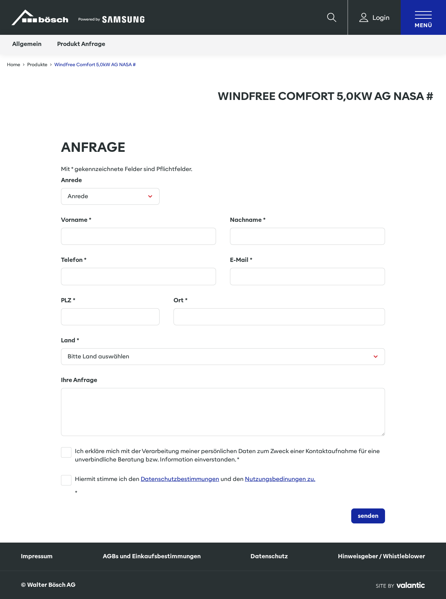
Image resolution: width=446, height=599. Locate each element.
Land (70, 340)
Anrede (71, 180)
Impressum (37, 556)
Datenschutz (269, 556)
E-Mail (241, 260)
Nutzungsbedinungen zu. (280, 479)
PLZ (68, 300)
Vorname (76, 220)
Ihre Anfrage (79, 380)
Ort (180, 300)
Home (13, 65)
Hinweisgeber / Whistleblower (381, 556)
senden (368, 516)
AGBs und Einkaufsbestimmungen (152, 556)
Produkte (37, 65)
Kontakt (410, 541)
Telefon (73, 260)
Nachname (248, 220)
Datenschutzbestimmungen (180, 479)
